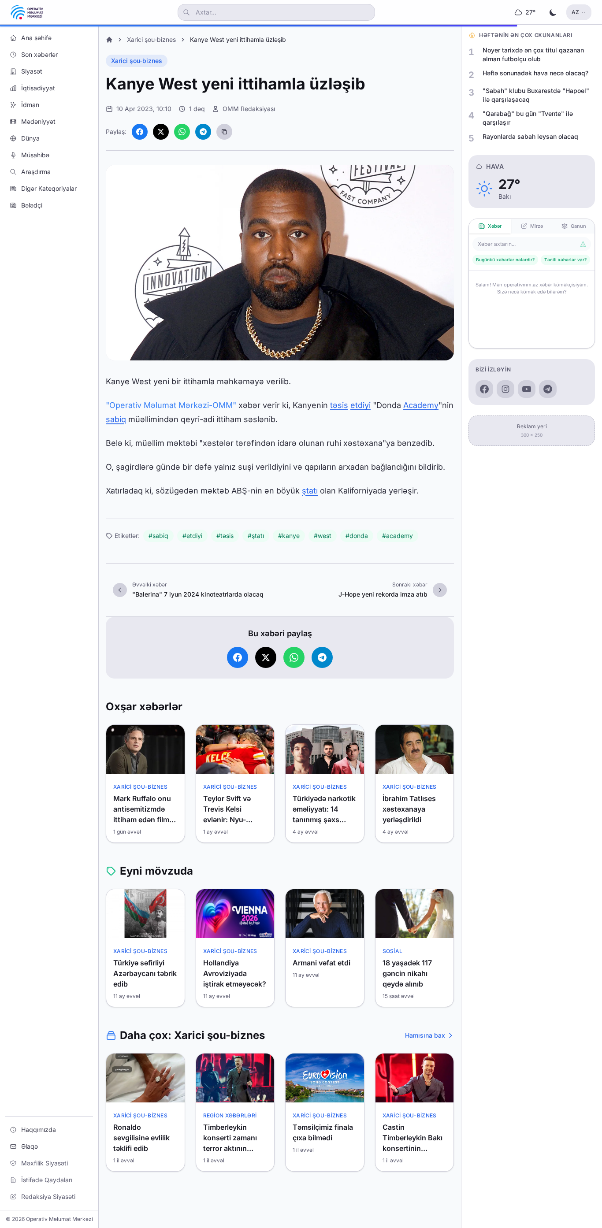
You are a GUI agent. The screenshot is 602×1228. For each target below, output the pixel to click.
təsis (339, 405)
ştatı (310, 490)
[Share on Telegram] (203, 132)
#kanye (289, 535)
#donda (357, 535)
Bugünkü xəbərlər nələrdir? (505, 259)
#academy (397, 535)
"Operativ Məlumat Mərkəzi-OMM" (171, 405)
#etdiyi (192, 535)
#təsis (225, 535)
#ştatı (256, 535)
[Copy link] (224, 132)
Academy (420, 405)
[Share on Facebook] (140, 132)
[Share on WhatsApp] (182, 132)
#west (322, 535)
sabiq (116, 419)
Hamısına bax (425, 1035)
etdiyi (360, 405)
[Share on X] (161, 132)
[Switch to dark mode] (553, 12)
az (575, 12)
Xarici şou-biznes (151, 39)
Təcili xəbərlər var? (565, 259)
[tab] (490, 226)
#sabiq (158, 535)
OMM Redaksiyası (249, 108)
